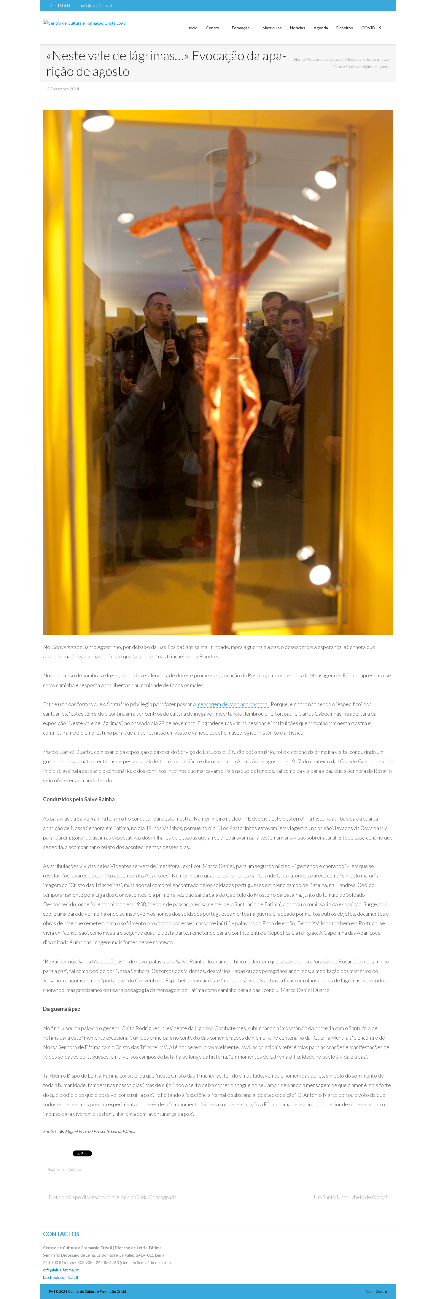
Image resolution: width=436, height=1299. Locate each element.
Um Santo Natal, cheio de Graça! (350, 1197)
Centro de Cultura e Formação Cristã (97, 1291)
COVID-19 (371, 27)
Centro (212, 27)
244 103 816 (60, 5)
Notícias (297, 27)
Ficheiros (344, 27)
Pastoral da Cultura (324, 59)
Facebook (388, 5)
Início (192, 27)
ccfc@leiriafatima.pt (96, 5)
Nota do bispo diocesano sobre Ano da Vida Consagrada (112, 1197)
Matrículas (272, 27)
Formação (241, 27)
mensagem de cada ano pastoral (233, 704)
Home (299, 59)
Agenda (321, 27)
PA (51, 1291)
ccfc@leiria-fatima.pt (61, 1270)
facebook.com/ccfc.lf (60, 1277)
